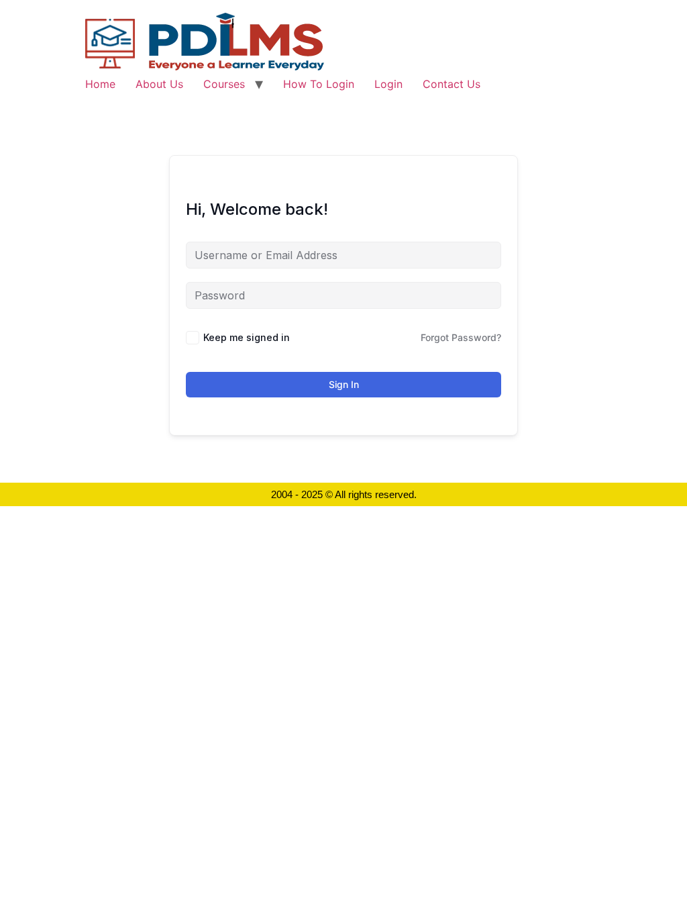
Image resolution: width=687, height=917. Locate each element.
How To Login (318, 84)
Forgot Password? (461, 337)
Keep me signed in (246, 337)
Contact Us (451, 84)
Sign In (344, 384)
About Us (159, 84)
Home (100, 84)
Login (388, 84)
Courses (224, 84)
